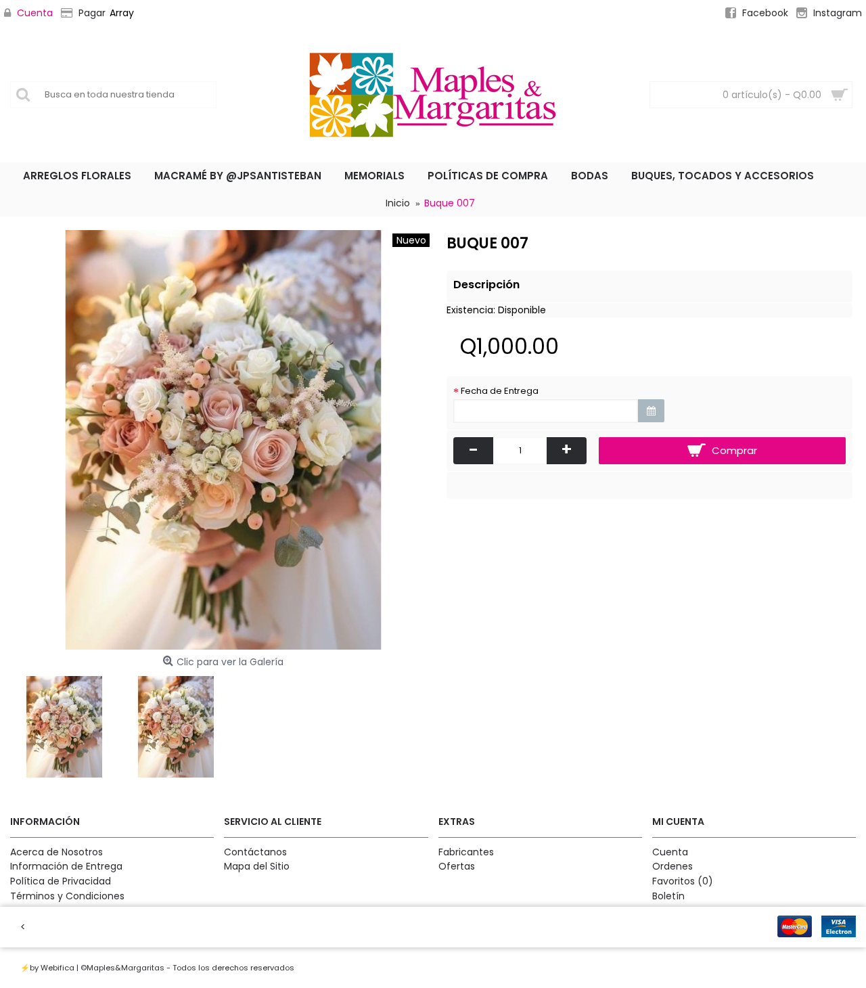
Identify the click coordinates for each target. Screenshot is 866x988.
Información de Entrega (66, 866)
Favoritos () (682, 881)
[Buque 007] (223, 440)
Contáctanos (255, 852)
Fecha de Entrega (500, 390)
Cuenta (670, 852)
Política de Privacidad (60, 881)
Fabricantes (466, 852)
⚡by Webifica (47, 967)
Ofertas (456, 866)
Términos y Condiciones (67, 896)
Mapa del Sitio (257, 866)
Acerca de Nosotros (56, 852)
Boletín (668, 896)
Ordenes (672, 866)
